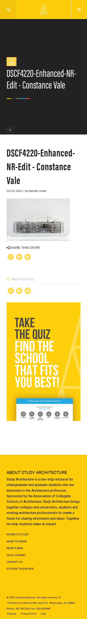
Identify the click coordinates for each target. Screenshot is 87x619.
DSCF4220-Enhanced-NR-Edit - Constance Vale (41, 166)
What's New (15, 548)
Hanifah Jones (37, 190)
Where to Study (18, 534)
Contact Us (15, 562)
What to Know (17, 541)
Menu (79, 9)
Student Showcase (20, 568)
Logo (43, 9)
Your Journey (16, 555)
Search (8, 9)
